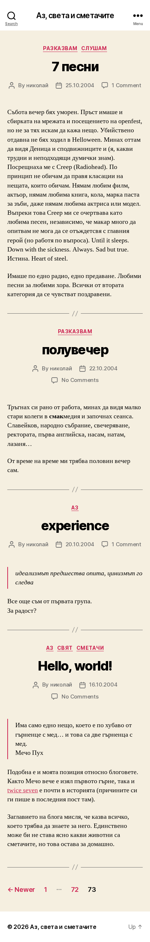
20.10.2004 (80, 544)
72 (75, 889)
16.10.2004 (103, 684)
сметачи (90, 648)
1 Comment (126, 85)
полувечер (75, 350)
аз (75, 507)
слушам (94, 48)
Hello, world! (75, 666)
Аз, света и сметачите (75, 15)
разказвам (60, 48)
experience (75, 526)
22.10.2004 (103, 368)
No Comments (80, 380)
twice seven (22, 790)
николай (37, 85)
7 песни (75, 67)
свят (65, 648)
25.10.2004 (80, 85)
